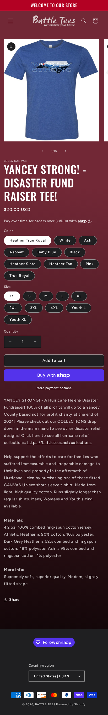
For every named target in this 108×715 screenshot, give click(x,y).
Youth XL (17, 319)
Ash (87, 240)
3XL (33, 308)
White (65, 240)
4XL (54, 308)
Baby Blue (46, 252)
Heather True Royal (27, 240)
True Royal (19, 275)
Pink (90, 264)
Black (75, 252)
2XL (13, 308)
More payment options (54, 388)
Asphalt (16, 252)
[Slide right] (65, 151)
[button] (10, 21)
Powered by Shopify (71, 704)
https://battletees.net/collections (59, 442)
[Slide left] (42, 151)
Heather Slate (22, 264)
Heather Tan (60, 264)
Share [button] (14, 599)
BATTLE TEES (45, 704)
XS (12, 296)
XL (79, 296)
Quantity (11, 331)
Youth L (79, 308)
